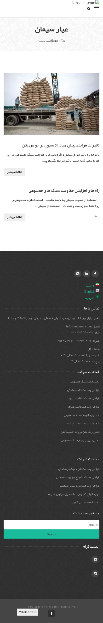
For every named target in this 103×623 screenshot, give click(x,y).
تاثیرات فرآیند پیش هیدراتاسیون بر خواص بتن (60, 145)
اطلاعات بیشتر (14, 171)
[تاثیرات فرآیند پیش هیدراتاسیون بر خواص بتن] (51, 104)
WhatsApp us (27, 612)
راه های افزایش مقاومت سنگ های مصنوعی (64, 190)
